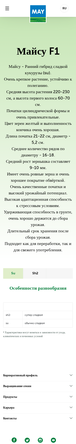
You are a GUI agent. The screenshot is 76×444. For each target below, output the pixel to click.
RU (64, 8)
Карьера (8, 407)
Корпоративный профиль (20, 375)
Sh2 (35, 273)
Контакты (10, 418)
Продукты (10, 397)
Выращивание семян (17, 386)
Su (13, 273)
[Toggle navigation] (7, 8)
